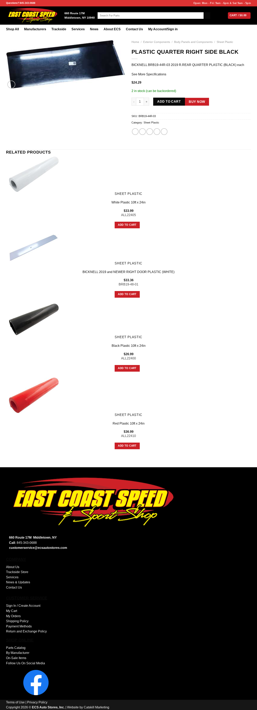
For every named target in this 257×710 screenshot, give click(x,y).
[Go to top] (249, 704)
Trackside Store (17, 572)
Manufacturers (35, 29)
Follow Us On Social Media (25, 663)
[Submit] (207, 15)
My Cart (11, 611)
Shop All (12, 29)
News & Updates (18, 582)
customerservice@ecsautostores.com (38, 547)
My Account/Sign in (163, 29)
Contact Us (134, 29)
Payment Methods (19, 626)
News (94, 29)
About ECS (112, 29)
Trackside (58, 29)
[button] (11, 84)
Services (78, 29)
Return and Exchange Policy (26, 631)
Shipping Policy (17, 621)
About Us (12, 567)
